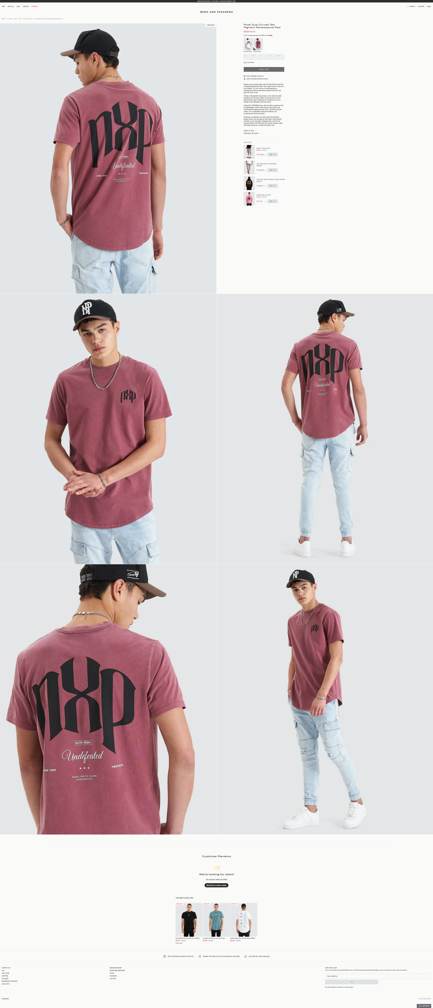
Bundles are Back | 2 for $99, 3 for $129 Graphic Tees (216, 1)
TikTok (112, 973)
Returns (5, 978)
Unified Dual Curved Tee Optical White (242, 938)
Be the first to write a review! (216, 885)
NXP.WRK (34, 6)
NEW (3, 6)
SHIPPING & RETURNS (251, 133)
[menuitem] (3, 6)
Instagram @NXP (116, 968)
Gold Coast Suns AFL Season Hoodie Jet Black (271, 179)
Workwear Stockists (10, 981)
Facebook (113, 976)
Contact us (6, 968)
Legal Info (6, 984)
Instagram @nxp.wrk (117, 970)
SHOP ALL (11, 6)
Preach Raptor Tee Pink (264, 195)
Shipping (5, 976)
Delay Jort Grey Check (263, 148)
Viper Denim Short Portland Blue (266, 163)
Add (271, 154)
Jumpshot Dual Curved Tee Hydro (214, 938)
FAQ (3, 970)
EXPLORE (26, 6)
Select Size (264, 69)
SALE (18, 6)
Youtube (113, 978)
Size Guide (5, 973)
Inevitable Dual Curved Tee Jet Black (188, 938)
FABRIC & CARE (249, 130)
